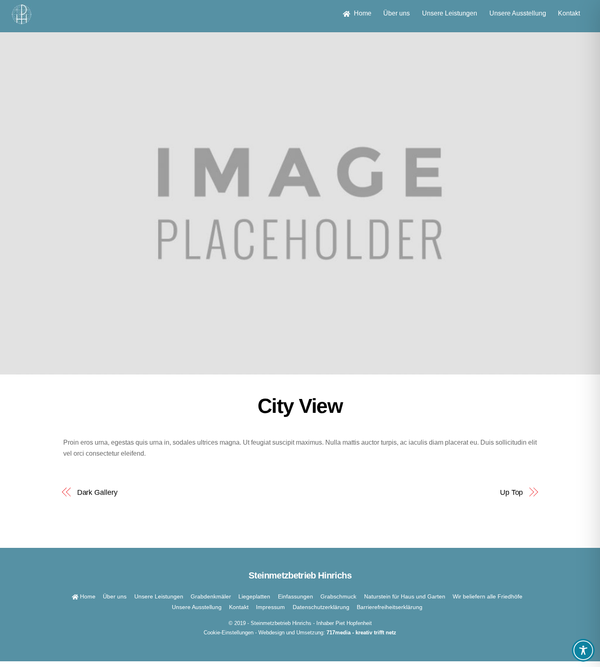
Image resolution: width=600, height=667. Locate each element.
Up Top (511, 492)
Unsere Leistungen (449, 13)
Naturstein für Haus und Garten (404, 596)
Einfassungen (295, 596)
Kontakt (569, 13)
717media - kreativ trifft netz (361, 632)
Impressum (270, 607)
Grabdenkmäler (211, 596)
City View (300, 405)
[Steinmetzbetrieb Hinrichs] (21, 20)
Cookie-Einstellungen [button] (228, 632)
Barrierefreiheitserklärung (389, 607)
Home (361, 13)
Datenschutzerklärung (321, 607)
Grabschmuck (338, 596)
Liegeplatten (254, 596)
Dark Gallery (97, 492)
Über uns (396, 13)
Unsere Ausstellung (517, 13)
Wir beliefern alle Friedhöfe (487, 596)
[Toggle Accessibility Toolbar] (583, 650)
